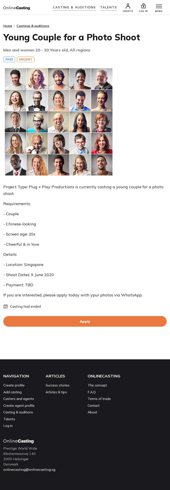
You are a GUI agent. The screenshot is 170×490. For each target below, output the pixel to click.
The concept (97, 385)
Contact (94, 405)
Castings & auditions (33, 26)
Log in (8, 426)
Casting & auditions (74, 7)
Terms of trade (99, 399)
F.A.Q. (92, 392)
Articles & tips (56, 392)
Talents (108, 7)
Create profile (14, 385)
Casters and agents (18, 399)
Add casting (12, 392)
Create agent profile (19, 405)
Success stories (58, 385)
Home (7, 26)
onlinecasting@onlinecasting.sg (29, 469)
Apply (85, 321)
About (92, 412)
